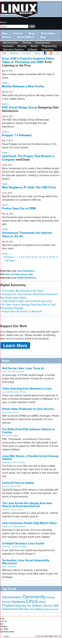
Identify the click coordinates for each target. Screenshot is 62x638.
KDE (3, 435)
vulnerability (22, 547)
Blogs (32, 33)
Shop (43, 37)
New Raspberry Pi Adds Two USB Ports (29, 187)
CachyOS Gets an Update (18, 483)
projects (15, 435)
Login (58, 53)
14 (46, 257)
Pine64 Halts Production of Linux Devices (28, 409)
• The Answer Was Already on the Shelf (21, 290)
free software (37, 609)
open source (51, 609)
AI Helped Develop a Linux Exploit (23, 543)
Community (33, 596)
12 (39, 257)
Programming (11, 605)
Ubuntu (48, 605)
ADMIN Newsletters (26, 277)
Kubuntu (9, 435)
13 (43, 257)
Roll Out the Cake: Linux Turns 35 (23, 368)
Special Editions (25, 37)
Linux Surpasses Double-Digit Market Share (29, 523)
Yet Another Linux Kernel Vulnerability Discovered (25, 561)
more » (6, 82)
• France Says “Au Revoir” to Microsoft (21, 311)
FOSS (4, 371)
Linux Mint (21, 462)
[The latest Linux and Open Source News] (51, 53)
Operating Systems (13, 49)
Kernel (15, 462)
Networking (48, 49)
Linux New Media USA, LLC (50, 636)
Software (32, 49)
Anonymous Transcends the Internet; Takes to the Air (27, 234)
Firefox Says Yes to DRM (19, 208)
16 (53, 257)
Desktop (4, 526)
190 (7, 260)
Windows (23, 392)
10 (32, 257)
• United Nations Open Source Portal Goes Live (26, 301)
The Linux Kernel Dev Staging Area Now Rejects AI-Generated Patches (27, 504)
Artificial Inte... (6, 509)
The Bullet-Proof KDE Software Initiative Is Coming (28, 430)
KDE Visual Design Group (20, 107)
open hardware (7, 412)
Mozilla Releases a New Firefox (23, 86)
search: (3, 22)
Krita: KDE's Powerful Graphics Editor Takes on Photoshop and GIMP (28, 60)
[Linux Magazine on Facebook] (44, 53)
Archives (6, 37)
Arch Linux (5, 486)
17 (56, 257)
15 (50, 257)
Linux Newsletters (26, 270)
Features (18, 33)
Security (20, 509)
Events (6, 601)
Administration (7, 462)
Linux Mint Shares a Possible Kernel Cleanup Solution (30, 457)
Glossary (6, 636)
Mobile (42, 601)
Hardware (18, 601)
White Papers (48, 33)
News (4, 33)
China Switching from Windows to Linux (27, 388)
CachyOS (13, 486)
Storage (16, 412)
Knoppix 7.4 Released (16, 135)
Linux (9, 371)
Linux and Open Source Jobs (19, 274)
